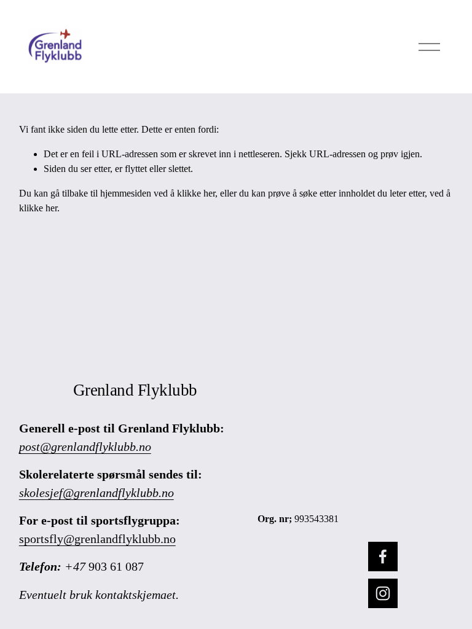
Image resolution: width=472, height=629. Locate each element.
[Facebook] (383, 556)
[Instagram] (383, 593)
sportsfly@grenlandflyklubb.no (97, 538)
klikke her (196, 193)
